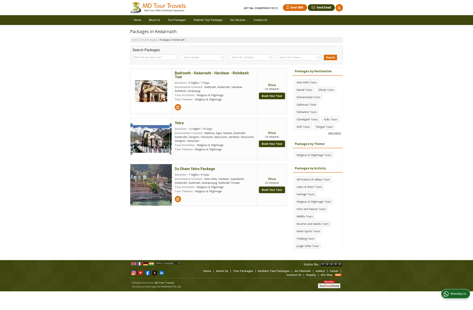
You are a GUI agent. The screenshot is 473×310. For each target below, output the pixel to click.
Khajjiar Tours (324, 126)
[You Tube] (140, 272)
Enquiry (311, 275)
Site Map (326, 275)
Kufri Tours (303, 126)
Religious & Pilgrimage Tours (314, 155)
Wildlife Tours (305, 216)
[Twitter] (154, 272)
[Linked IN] (161, 272)
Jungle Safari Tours (308, 246)
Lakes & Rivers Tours (309, 187)
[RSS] (338, 275)
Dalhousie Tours (306, 104)
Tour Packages (177, 20)
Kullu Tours (330, 119)
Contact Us (260, 20)
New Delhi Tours (307, 82)
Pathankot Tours (307, 112)
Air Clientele (303, 271)
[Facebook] (147, 272)
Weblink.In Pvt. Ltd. (171, 286)
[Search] (339, 7)
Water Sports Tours (308, 231)
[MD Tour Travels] (158, 7)
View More (334, 133)
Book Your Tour (272, 96)
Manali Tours (304, 90)
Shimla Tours (326, 90)
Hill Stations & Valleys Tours (313, 179)
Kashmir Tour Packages (208, 20)
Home (137, 20)
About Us (154, 20)
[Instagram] (133, 272)
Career (334, 271)
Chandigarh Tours (307, 119)
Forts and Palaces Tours (311, 209)
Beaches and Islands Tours (313, 224)
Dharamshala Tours (308, 97)
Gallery (320, 271)
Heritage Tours (305, 194)
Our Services (238, 20)
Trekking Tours (305, 238)
